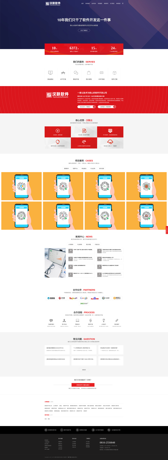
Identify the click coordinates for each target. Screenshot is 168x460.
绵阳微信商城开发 (73, 405)
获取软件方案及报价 (83, 385)
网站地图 (88, 446)
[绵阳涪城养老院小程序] (105, 186)
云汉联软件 (55, 405)
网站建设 (84, 168)
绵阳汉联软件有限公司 (71, 408)
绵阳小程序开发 (109, 408)
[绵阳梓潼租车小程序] (63, 216)
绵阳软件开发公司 (48, 405)
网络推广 (46, 447)
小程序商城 (47, 442)
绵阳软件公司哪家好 (49, 411)
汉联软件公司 (94, 408)
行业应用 (92, 168)
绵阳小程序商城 (90, 405)
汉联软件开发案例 (82, 405)
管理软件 (66, 168)
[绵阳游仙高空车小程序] (21, 216)
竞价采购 (46, 443)
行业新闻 (79, 244)
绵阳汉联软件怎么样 (117, 408)
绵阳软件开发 (79, 411)
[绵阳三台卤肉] (146, 216)
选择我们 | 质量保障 (105, 107)
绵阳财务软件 (47, 408)
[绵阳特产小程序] (105, 216)
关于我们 (112, 3)
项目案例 (100, 3)
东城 (45, 419)
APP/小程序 (47, 449)
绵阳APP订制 (66, 405)
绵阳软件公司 (72, 411)
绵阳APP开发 (87, 408)
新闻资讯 (106, 3)
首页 (82, 3)
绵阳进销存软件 (101, 408)
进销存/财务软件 (48, 445)
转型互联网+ (84, 30)
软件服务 (88, 3)
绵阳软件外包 (80, 408)
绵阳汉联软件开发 (64, 411)
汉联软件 (85, 411)
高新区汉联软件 (98, 405)
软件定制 (101, 168)
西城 (49, 419)
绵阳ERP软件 (54, 408)
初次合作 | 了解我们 (85, 107)
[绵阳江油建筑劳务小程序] (21, 186)
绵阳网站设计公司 (62, 408)
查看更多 (84, 369)
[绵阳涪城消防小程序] (146, 186)
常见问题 (88, 244)
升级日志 (97, 244)
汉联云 (60, 405)
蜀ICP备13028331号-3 (72, 457)
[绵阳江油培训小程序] (63, 186)
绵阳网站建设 (57, 411)
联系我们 (118, 3)
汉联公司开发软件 (106, 405)
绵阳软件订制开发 (115, 405)
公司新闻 (70, 244)
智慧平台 (75, 168)
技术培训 (94, 3)
